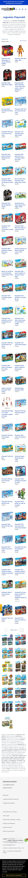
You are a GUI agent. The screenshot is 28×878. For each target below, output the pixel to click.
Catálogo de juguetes (9, 803)
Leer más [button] (4, 871)
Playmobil (5, 795)
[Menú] (25, 9)
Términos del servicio (9, 831)
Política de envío (7, 827)
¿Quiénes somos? (7, 787)
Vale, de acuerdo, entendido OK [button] (14, 875)
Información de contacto (10, 811)
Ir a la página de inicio (8, 784)
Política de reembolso (9, 823)
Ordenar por (5, 39)
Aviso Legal (6, 815)
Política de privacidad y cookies (11, 819)
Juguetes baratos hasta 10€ (10, 799)
